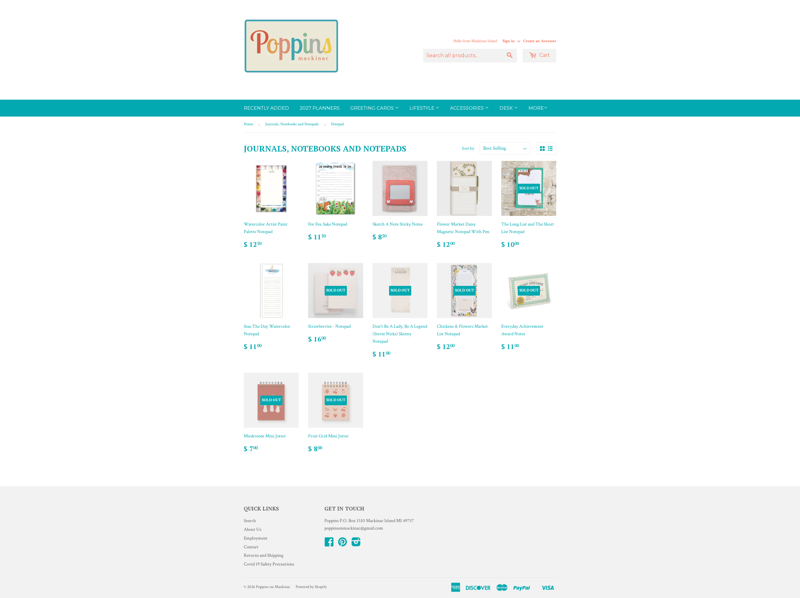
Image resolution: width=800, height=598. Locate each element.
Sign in (508, 40)
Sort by (468, 148)
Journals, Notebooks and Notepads (292, 124)
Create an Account (539, 40)
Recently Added (266, 108)
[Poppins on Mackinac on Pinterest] (342, 544)
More (536, 108)
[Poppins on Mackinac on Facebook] (329, 544)
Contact (251, 547)
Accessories (467, 108)
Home (248, 124)
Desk (506, 108)
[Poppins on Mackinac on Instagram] (356, 544)
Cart (544, 55)
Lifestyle (422, 108)
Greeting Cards (372, 108)
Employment (256, 538)
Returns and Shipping (263, 555)
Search (250, 521)
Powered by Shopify (311, 587)
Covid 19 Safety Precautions (269, 564)
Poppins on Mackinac (273, 587)
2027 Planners (320, 108)
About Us (252, 529)
